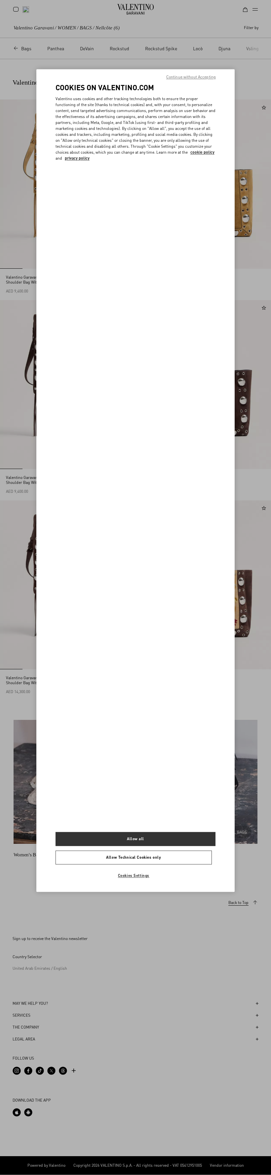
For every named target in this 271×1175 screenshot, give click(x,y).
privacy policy (77, 158)
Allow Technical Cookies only (133, 857)
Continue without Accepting (191, 77)
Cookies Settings (133, 875)
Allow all (135, 838)
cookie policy (202, 152)
